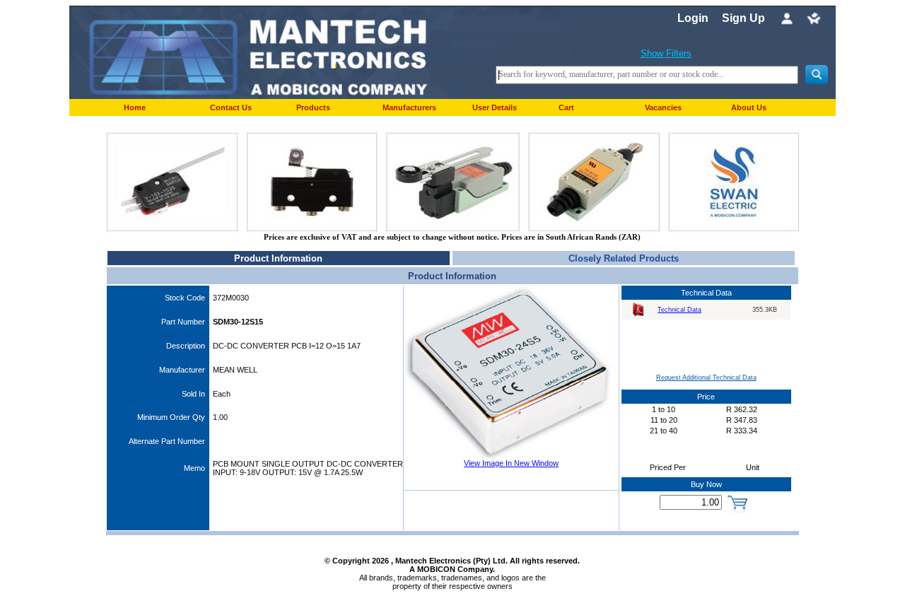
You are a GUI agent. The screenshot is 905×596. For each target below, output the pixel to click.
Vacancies (663, 107)
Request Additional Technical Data (706, 377)
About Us (748, 107)
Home (135, 107)
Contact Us (231, 107)
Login (692, 18)
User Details (494, 107)
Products (313, 107)
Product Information (278, 258)
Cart (566, 107)
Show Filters (666, 53)
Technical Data (679, 309)
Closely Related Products (623, 258)
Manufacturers (409, 107)
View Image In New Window (511, 463)
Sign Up (743, 18)
